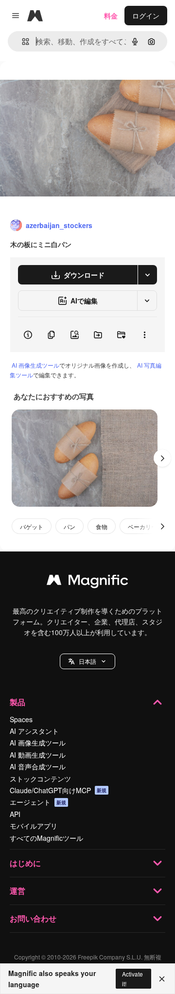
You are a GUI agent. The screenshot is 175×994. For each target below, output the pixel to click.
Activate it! (132, 978)
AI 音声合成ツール (38, 766)
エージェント (38, 802)
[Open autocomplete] (21, 41)
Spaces (21, 719)
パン (69, 526)
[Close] (162, 979)
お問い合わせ (33, 918)
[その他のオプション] (144, 334)
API (15, 814)
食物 (101, 526)
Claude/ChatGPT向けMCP (58, 790)
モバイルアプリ (33, 826)
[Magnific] (87, 582)
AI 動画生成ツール (38, 755)
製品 (17, 702)
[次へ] (162, 458)
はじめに (25, 863)
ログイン (145, 15)
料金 (111, 15)
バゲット (31, 526)
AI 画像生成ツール (35, 365)
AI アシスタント (34, 731)
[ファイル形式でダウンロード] (147, 274)
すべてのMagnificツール (46, 838)
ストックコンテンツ (40, 778)
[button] (87, 661)
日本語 (87, 661)
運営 (17, 890)
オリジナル (67, 83)
